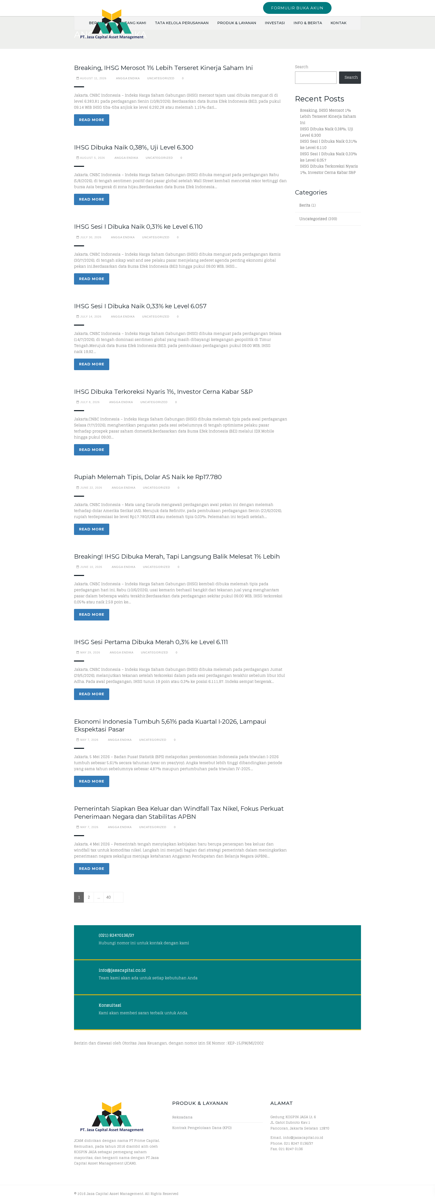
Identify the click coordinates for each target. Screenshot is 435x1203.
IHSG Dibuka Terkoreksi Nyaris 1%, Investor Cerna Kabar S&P (163, 391)
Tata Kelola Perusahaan (182, 23)
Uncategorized (160, 78)
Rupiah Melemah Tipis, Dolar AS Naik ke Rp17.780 (148, 477)
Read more (91, 120)
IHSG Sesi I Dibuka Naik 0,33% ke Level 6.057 (140, 306)
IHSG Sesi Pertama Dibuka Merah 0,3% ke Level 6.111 (151, 642)
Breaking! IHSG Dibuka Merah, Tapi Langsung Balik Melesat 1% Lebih (177, 556)
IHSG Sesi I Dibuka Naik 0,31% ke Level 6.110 (138, 226)
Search (301, 67)
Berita (304, 205)
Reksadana (182, 1117)
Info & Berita (308, 23)
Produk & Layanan (236, 23)
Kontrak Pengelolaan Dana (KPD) (202, 1128)
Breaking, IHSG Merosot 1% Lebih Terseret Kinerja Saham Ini (163, 67)
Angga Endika (128, 78)
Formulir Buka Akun (297, 8)
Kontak (338, 23)
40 (108, 897)
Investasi (275, 23)
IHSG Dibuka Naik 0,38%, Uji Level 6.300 (133, 147)
